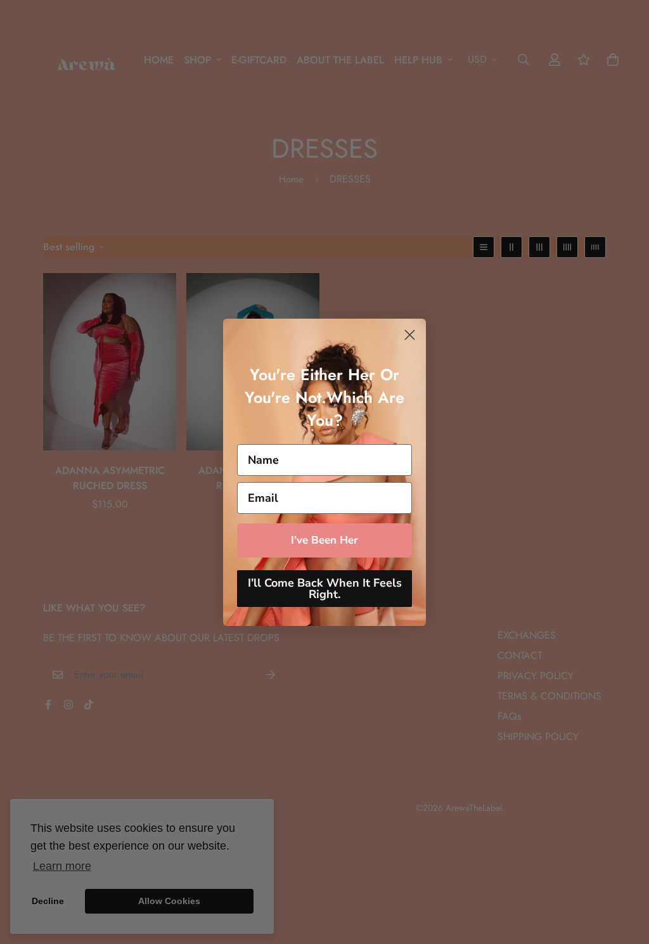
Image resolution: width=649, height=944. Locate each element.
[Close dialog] (410, 335)
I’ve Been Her (324, 540)
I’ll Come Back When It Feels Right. (325, 588)
